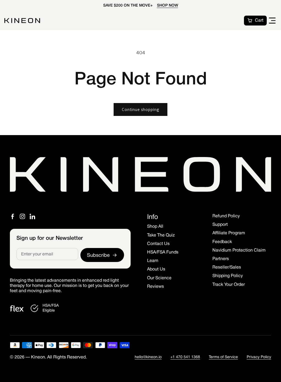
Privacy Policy (259, 357)
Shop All (155, 227)
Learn (152, 261)
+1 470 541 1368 (185, 357)
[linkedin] (32, 216)
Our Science (159, 278)
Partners (220, 259)
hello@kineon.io (148, 357)
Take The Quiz (161, 235)
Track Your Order (228, 285)
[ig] (22, 216)
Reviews (155, 287)
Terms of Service (223, 357)
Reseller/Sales (226, 267)
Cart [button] (259, 20)
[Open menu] (272, 20)
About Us (156, 269)
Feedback (222, 242)
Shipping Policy (227, 276)
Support (220, 225)
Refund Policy (226, 216)
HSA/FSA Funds (162, 252)
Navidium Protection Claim (239, 250)
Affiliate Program (228, 233)
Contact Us (158, 244)
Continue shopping (140, 109)
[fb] (12, 216)
